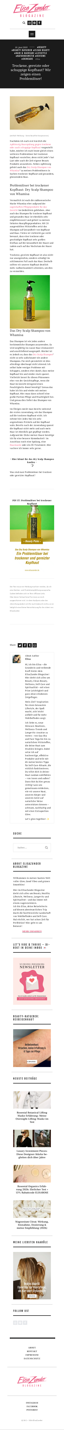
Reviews (41, 56)
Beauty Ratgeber (22, 50)
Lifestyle (42, 53)
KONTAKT (32, 1351)
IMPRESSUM (32, 1355)
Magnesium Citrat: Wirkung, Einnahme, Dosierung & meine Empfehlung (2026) (32, 1225)
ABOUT (32, 1347)
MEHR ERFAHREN (32, 931)
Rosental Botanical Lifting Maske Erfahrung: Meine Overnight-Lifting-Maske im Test (32, 1117)
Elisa (37, 59)
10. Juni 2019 (21, 47)
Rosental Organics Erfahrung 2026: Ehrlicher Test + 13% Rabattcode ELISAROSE (32, 1189)
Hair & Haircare (25, 53)
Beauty (42, 47)
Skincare (28, 59)
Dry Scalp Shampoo (43, 354)
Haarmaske (15, 444)
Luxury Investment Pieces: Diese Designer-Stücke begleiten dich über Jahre (32, 1154)
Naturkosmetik (25, 56)
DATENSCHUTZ (32, 1358)
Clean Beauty (42, 50)
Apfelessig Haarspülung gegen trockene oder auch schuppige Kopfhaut (30, 146)
